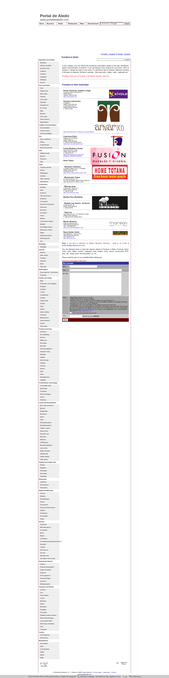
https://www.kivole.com (70, 96)
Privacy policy (97, 672)
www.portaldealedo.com (84, 674)
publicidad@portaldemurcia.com (73, 245)
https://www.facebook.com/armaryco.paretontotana (78, 132)
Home (41, 24)
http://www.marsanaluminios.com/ (73, 227)
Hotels (60, 24)
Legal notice (106, 672)
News (82, 24)
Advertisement (93, 24)
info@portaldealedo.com (84, 310)
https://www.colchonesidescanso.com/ (74, 173)
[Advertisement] (83, 6)
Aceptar (125, 676)
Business (50, 24)
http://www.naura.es (69, 238)
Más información (135, 676)
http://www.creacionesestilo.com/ (73, 144)
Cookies (113, 672)
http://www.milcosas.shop (71, 192)
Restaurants (72, 24)
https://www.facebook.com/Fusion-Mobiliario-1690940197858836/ (73, 155)
